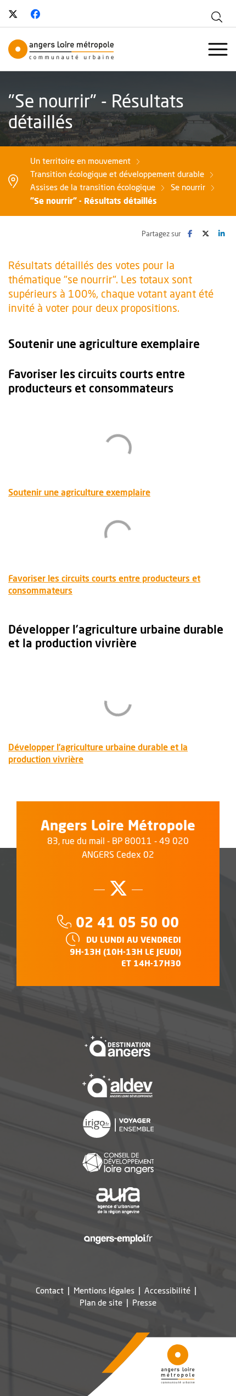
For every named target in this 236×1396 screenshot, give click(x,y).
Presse (144, 1302)
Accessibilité (167, 1290)
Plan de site (101, 1302)
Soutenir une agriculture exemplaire (79, 492)
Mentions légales (104, 1290)
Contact (50, 1290)
